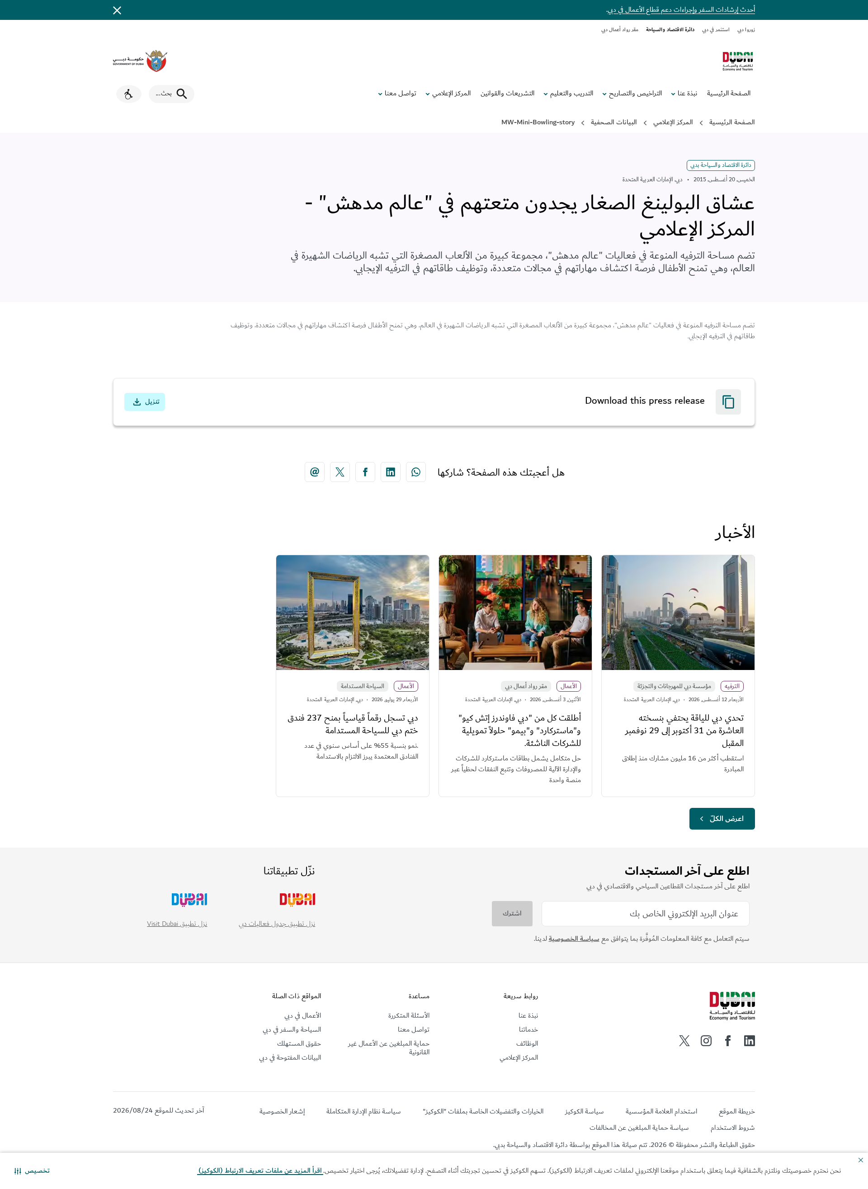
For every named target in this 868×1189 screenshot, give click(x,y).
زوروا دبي (746, 29)
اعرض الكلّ (727, 819)
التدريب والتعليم (571, 93)
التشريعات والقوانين (507, 93)
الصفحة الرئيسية (728, 93)
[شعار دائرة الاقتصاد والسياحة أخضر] (738, 61)
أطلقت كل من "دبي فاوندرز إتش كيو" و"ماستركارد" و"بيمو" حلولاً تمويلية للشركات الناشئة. (519, 730)
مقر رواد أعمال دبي (620, 29)
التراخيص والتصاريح (635, 93)
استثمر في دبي (716, 29)
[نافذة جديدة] (140, 61)
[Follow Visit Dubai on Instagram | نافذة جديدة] (706, 1040)
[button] (32, 1171)
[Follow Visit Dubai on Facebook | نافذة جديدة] (727, 1040)
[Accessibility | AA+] (129, 94)
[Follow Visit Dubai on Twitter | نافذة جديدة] (684, 1040)
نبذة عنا (687, 93)
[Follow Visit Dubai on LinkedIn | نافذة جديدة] (749, 1040)
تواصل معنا (400, 93)
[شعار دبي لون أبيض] (732, 1006)
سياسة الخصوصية (574, 939)
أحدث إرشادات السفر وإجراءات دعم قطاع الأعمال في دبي (681, 10)
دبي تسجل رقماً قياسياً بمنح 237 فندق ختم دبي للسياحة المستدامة (353, 724)
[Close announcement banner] (117, 10)
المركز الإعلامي (451, 93)
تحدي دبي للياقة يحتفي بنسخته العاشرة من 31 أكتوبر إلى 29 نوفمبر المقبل (684, 730)
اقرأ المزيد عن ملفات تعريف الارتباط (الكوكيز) (260, 1171)
